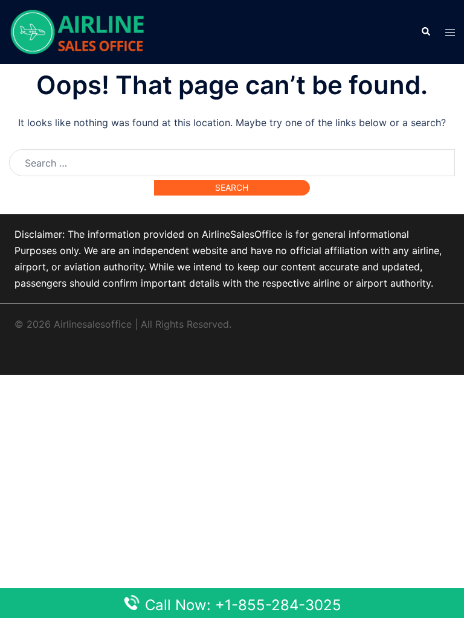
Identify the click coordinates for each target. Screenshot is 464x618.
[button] (425, 32)
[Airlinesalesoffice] (77, 31)
